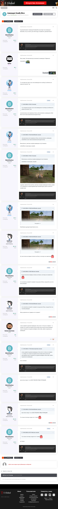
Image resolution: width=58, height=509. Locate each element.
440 (15, 40)
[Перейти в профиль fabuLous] (9, 236)
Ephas (9, 63)
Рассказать (38, 14)
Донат (21, 496)
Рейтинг (22, 499)
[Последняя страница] (12, 21)
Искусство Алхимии (35, 3)
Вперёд (8, 21)
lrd (9, 87)
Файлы (21, 494)
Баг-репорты (26, 15)
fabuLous (9, 241)
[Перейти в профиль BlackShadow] (4, 14)
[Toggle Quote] (22, 104)
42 (15, 67)
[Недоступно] (37, 173)
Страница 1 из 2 (18, 21)
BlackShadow (9, 35)
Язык (45, 498)
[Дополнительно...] (53, 27)
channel (52, 261)
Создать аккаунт (33, 496)
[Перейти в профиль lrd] (9, 83)
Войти (33, 494)
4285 (15, 246)
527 (15, 93)
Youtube (45, 73)
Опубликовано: (26, 26)
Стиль (50, 498)
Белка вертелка (9, 331)
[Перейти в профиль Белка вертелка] (9, 326)
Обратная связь (49, 499)
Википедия (21, 497)
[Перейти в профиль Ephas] (9, 59)
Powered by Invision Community (29, 506)
